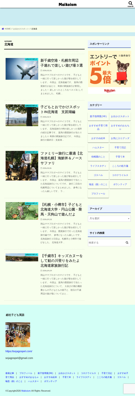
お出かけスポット (120, 116)
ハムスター (98, 147)
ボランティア (120, 184)
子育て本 (120, 156)
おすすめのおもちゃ (120, 127)
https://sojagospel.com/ (18, 351)
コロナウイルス (120, 175)
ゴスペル (98, 175)
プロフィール (98, 193)
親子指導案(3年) (98, 116)
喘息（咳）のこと (98, 184)
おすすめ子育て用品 (98, 127)
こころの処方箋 (120, 166)
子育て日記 (120, 147)
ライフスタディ (98, 166)
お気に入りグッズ (120, 138)
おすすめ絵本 (98, 138)
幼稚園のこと (98, 156)
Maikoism (68, 4)
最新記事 (9, 373)
